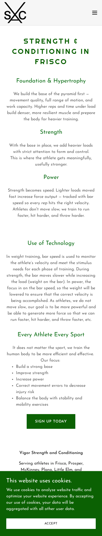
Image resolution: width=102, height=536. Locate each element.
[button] (94, 12)
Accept (51, 523)
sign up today (51, 422)
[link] (15, 12)
